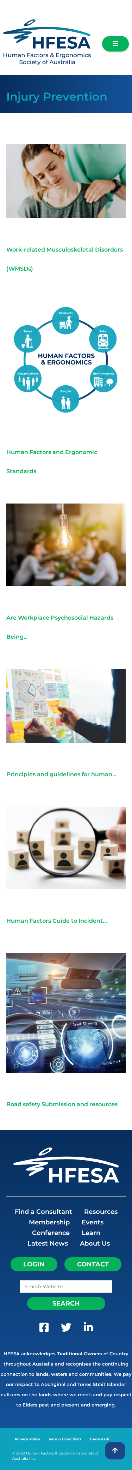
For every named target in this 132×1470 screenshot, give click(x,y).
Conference (51, 1233)
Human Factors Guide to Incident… (56, 920)
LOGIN (34, 1264)
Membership (49, 1222)
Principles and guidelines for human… (61, 774)
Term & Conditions (64, 1439)
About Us (95, 1243)
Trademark (99, 1439)
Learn (91, 1233)
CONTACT (93, 1264)
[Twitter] (66, 1329)
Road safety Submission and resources (62, 1104)
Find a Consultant (43, 1212)
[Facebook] (44, 1329)
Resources (101, 1212)
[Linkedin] (88, 1329)
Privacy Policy (27, 1439)
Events (92, 1222)
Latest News (47, 1243)
